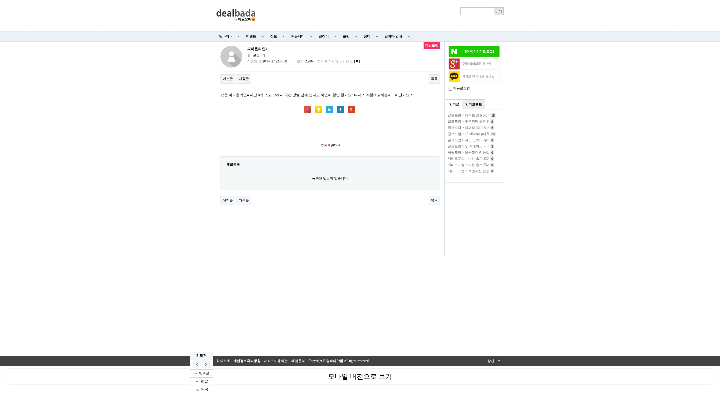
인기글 (454, 104)
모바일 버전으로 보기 (360, 376)
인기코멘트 (473, 104)
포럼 (346, 36)
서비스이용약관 (276, 361)
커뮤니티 (298, 36)
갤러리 (324, 36)
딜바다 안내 (393, 36)
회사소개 (223, 361)
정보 (273, 36)
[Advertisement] (383, 15)
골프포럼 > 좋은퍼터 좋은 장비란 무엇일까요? (482, 121)
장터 (367, 36)
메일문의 (298, 361)
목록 (434, 79)
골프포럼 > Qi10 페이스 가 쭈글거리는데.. (479, 146)
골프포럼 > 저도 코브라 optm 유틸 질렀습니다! (482, 140)
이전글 (228, 79)
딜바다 (225, 36)
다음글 (244, 79)
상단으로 (494, 361)
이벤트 (251, 36)
